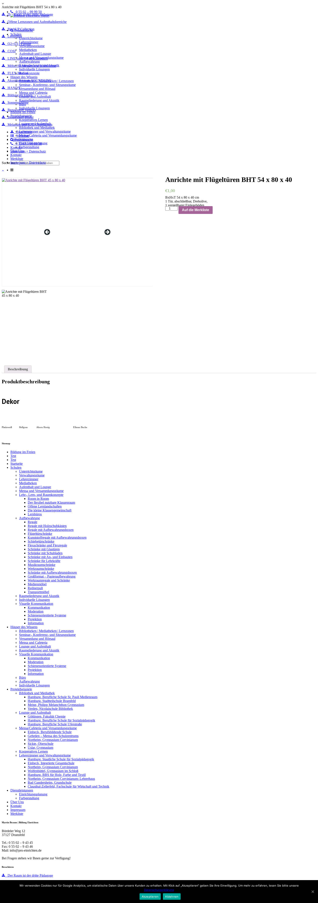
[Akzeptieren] (312, 891)
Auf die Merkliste (195, 210)
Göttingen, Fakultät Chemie (47, 716)
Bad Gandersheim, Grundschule (50, 782)
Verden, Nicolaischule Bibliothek (50, 708)
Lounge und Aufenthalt (35, 96)
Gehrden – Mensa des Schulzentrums (53, 736)
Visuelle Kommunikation (36, 603)
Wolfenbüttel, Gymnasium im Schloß (53, 771)
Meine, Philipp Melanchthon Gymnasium (56, 705)
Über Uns (17, 151)
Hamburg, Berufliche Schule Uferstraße (55, 724)
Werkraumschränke (41, 568)
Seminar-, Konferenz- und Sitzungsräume (47, 85)
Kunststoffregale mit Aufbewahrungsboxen (57, 537)
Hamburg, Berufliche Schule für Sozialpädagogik (61, 720)
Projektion (35, 619)
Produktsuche (23, 30)
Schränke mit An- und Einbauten (50, 557)
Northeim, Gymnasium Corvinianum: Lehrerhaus (61, 778)
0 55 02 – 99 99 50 (27, 12)
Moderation (35, 611)
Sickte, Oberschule (40, 743)
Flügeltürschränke (40, 533)
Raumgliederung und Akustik (39, 65)
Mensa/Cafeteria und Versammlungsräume (48, 135)
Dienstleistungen (21, 139)
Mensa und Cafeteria (33, 92)
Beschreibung (18, 369)
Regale (32, 522)
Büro (22, 104)
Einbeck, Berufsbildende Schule (50, 732)
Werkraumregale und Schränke (49, 580)
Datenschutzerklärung (159, 890)
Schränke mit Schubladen (45, 553)
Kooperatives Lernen (33, 120)
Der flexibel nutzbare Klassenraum (51, 502)
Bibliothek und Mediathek (37, 127)
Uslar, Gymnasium (40, 747)
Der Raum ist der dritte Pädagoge (29, 875)
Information (36, 623)
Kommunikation (39, 607)
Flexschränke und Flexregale (47, 545)
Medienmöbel (37, 584)
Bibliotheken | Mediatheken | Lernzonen (46, 81)
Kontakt (15, 155)
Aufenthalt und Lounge (35, 54)
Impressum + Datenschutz (28, 162)
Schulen (15, 34)
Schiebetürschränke (41, 541)
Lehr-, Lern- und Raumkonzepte (41, 495)
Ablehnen (171, 896)
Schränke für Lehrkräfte (44, 561)
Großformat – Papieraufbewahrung (51, 576)
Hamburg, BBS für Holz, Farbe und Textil (57, 775)
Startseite (16, 463)
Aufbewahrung (29, 61)
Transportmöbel (38, 592)
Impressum (17, 810)
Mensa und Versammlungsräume (41, 57)
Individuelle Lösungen (34, 69)
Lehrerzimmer (28, 42)
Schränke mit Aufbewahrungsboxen (52, 572)
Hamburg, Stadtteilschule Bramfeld (52, 701)
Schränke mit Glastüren (44, 549)
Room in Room (38, 498)
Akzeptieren (150, 896)
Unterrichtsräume (31, 38)
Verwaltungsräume (32, 46)
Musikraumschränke (41, 565)
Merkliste (16, 159)
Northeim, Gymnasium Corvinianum (53, 740)
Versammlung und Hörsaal (37, 89)
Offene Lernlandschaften (45, 506)
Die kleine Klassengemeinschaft (49, 510)
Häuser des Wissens (23, 77)
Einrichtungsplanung (33, 143)
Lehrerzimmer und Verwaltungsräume (45, 131)
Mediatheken (28, 50)
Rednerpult (35, 588)
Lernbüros (35, 514)
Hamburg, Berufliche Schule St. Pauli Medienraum (62, 697)
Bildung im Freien (22, 112)
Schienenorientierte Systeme (47, 615)
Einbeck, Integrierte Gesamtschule (51, 763)
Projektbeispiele (21, 116)
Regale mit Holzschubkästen (47, 526)
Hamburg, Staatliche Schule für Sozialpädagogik (61, 759)
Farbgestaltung (29, 147)
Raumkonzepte (29, 73)
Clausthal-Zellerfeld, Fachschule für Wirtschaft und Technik (68, 786)
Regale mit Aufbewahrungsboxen (51, 530)
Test (13, 456)
